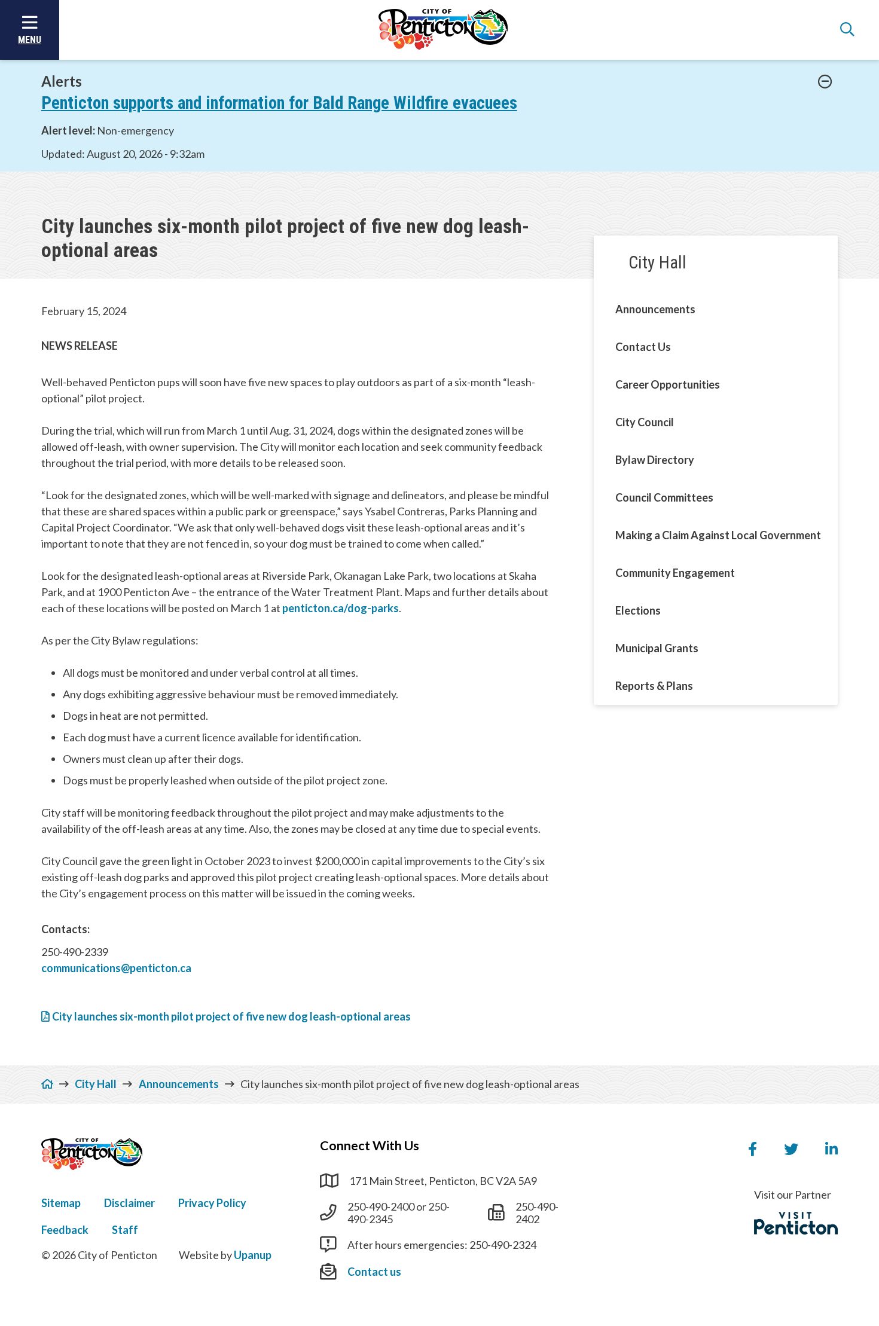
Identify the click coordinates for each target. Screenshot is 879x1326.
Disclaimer (129, 1202)
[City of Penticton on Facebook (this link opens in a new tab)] (752, 1149)
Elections (638, 610)
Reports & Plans (654, 685)
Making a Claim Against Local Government (718, 535)
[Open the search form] (847, 30)
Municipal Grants (656, 648)
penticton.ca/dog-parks (340, 608)
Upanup (252, 1254)
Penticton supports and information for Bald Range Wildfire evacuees (279, 103)
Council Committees (664, 497)
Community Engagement (675, 572)
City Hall (657, 262)
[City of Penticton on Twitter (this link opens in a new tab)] (791, 1149)
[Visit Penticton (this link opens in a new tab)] (796, 1223)
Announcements (655, 309)
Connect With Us (369, 1145)
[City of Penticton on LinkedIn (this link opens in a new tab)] (831, 1149)
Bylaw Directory (654, 459)
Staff (125, 1229)
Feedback (64, 1229)
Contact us (374, 1271)
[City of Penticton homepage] (443, 30)
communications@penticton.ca (116, 967)
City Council (644, 422)
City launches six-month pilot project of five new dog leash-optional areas (231, 1016)
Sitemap (61, 1202)
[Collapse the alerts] (825, 82)
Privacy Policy (212, 1202)
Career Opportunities (667, 384)
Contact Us (643, 346)
